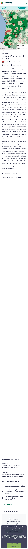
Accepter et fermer (14, 543)
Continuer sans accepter (14, 540)
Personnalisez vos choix (14, 546)
